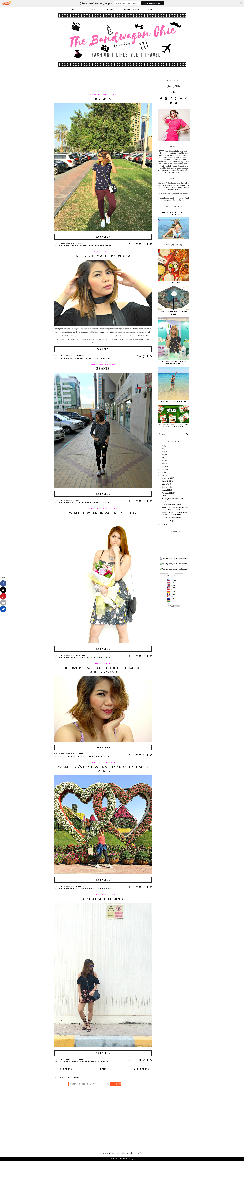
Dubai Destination (95, 889)
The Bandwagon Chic (117, 1153)
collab (97, 358)
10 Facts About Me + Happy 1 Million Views (173, 213)
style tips (93, 658)
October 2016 (167, 478)
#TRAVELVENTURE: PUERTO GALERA (173, 401)
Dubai (87, 889)
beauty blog (79, 358)
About (92, 9)
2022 (162, 458)
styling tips (101, 658)
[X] (3, 590)
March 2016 (166, 490)
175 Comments (80, 500)
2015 (162, 525)
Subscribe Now (152, 3)
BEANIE (103, 369)
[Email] (3, 602)
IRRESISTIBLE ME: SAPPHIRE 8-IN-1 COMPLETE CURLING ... (175, 508)
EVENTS (151, 9)
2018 (162, 470)
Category (111, 9)
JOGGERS (103, 99)
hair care (103, 756)
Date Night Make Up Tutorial (103, 256)
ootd (77, 658)
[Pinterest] (3, 596)
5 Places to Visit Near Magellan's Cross (173, 313)
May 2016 (165, 484)
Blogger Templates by (122, 1159)
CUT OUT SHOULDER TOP (103, 899)
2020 (162, 464)
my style (73, 658)
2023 (162, 455)
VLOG (171, 9)
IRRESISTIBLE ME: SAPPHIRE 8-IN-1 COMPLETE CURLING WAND (103, 670)
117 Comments (80, 243)
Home (73, 9)
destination (80, 889)
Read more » (103, 236)
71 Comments (80, 356)
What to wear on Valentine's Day (103, 513)
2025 (162, 449)
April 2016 (165, 487)
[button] (122, 3)
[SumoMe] (3, 609)
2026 (162, 446)
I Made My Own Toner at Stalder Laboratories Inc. (173, 362)
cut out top (70, 1062)
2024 (162, 452)
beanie (72, 503)
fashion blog (98, 246)
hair (97, 756)
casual (72, 246)
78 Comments (80, 886)
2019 (162, 467)
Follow (173, 92)
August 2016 (166, 481)
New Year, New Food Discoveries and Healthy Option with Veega (173, 425)
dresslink (77, 1062)
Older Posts (141, 1069)
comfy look (83, 246)
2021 (162, 461)
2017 (161, 472)
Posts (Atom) (74, 1077)
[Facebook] (3, 583)
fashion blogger (108, 246)
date (112, 358)
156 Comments (80, 655)
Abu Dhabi (66, 246)
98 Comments (80, 754)
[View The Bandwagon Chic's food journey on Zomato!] (174, 558)
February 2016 (167, 493)
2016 (60, 246)
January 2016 (167, 521)
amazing (73, 889)
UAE (107, 658)
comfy (77, 246)
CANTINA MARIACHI (173, 283)
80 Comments (80, 1059)
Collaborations (105, 358)
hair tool (110, 756)
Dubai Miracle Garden (109, 889)
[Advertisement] (100, 84)
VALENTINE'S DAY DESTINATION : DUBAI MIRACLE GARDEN (103, 769)
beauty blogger (89, 358)
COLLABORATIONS (131, 9)
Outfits (82, 658)
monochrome (106, 503)
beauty (72, 358)
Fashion (90, 246)
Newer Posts (64, 1069)
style (87, 658)
